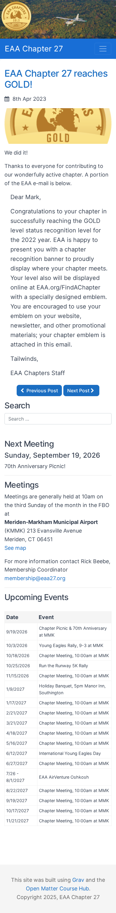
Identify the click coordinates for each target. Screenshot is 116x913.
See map (15, 548)
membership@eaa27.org (34, 578)
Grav (78, 880)
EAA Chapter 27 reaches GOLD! (56, 79)
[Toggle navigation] (103, 49)
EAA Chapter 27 (34, 48)
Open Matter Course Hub (57, 888)
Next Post (79, 390)
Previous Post (41, 390)
